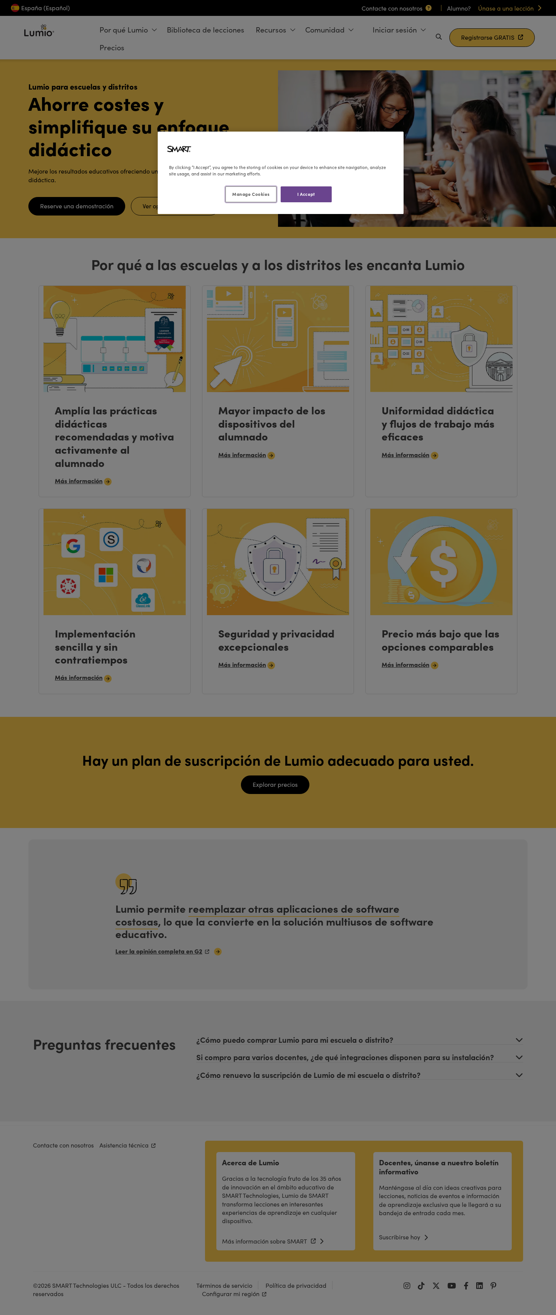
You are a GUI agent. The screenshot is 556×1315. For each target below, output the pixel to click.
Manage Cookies (250, 194)
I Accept (306, 194)
